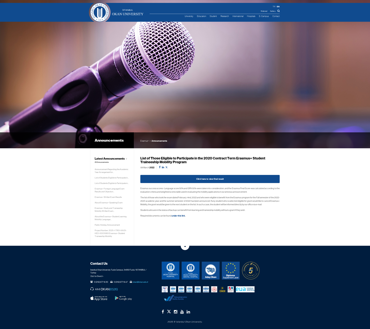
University (189, 16)
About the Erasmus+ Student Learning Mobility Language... (111, 218)
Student (213, 16)
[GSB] (214, 289)
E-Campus (264, 16)
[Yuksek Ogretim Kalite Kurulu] (251, 270)
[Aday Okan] (211, 270)
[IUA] (231, 289)
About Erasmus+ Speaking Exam (109, 202)
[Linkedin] (188, 312)
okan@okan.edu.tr (140, 282)
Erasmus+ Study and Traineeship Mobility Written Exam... (109, 209)
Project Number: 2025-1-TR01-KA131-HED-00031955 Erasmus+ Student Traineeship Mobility (111, 233)
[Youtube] (182, 312)
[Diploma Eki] (231, 270)
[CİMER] (222, 289)
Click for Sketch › (97, 276)
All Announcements (102, 162)
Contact (276, 16)
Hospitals (251, 16)
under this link (178, 215)
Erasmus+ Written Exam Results (108, 197)
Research (225, 16)
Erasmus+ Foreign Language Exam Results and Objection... (109, 190)
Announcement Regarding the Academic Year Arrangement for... (111, 170)
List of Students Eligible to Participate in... (112, 178)
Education (201, 16)
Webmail (264, 11)
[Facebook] (163, 312)
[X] (169, 311)
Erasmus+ (144, 141)
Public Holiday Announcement (107, 225)
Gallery (273, 11)
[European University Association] (245, 289)
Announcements (159, 141)
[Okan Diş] (190, 270)
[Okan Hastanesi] (171, 270)
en (278, 7)
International (238, 16)
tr (274, 7)
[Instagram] (175, 312)
